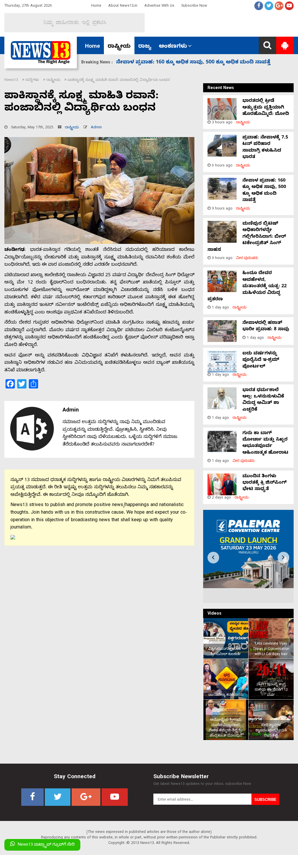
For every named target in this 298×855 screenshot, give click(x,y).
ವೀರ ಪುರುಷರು (247, 258)
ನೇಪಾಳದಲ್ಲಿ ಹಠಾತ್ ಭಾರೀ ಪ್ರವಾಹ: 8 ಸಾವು (265, 326)
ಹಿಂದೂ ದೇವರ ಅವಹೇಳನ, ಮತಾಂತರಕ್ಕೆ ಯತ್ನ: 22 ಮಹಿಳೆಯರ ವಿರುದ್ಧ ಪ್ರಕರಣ (202, 62)
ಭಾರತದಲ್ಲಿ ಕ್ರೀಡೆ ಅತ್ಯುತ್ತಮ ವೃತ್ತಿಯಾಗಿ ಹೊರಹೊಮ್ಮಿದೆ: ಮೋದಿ (265, 108)
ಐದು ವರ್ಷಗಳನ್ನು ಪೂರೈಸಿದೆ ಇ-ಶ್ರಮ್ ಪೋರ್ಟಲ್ (260, 360)
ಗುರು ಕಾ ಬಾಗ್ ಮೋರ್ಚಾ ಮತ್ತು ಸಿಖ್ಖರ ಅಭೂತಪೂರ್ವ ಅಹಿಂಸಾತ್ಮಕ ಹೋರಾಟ (265, 443)
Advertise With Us (159, 6)
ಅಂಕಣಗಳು (173, 47)
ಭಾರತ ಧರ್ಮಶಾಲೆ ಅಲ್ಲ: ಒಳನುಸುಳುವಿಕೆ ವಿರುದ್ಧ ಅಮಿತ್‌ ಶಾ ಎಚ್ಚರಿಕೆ (263, 400)
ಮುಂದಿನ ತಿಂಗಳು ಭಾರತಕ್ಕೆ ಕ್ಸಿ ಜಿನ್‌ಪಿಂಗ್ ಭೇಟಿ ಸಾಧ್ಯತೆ (264, 483)
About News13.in (122, 6)
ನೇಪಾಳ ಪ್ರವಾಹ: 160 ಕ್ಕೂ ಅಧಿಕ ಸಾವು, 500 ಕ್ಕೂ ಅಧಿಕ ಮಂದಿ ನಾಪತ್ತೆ (264, 191)
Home (96, 6)
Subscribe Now (194, 6)
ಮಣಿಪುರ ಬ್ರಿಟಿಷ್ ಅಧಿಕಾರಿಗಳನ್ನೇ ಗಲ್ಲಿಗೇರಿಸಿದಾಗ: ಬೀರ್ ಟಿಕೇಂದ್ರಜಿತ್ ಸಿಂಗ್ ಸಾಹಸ (246, 237)
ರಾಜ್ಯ (144, 47)
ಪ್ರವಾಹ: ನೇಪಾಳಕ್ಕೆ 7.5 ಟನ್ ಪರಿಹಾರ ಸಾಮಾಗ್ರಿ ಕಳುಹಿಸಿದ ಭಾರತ (265, 148)
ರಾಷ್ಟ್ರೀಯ (119, 47)
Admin (96, 127)
